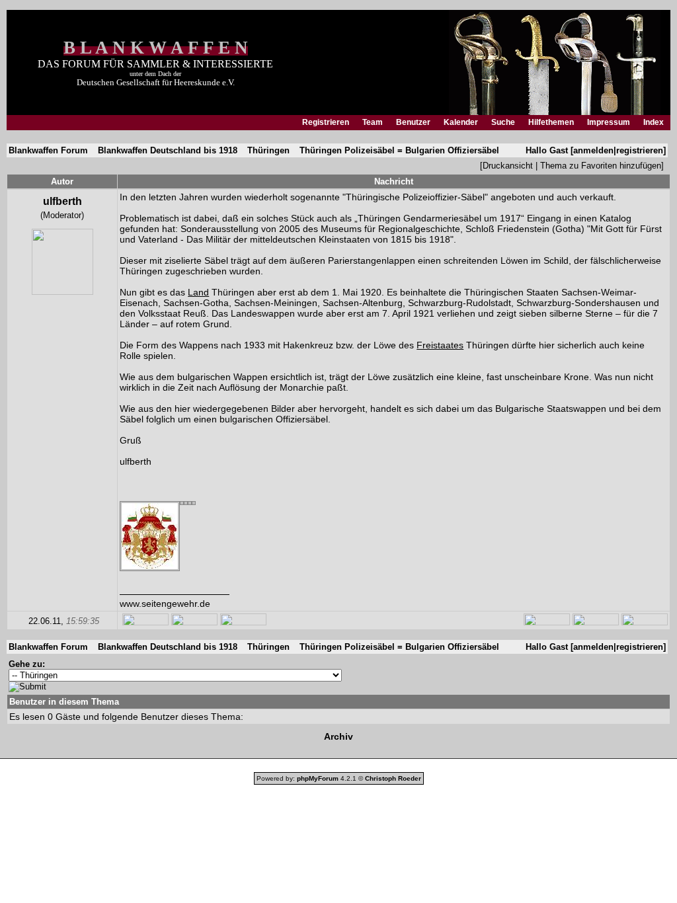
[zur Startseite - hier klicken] (554, 112)
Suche (503, 122)
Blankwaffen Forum (48, 150)
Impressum (608, 122)
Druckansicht (508, 166)
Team (372, 122)
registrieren (639, 150)
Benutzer (413, 122)
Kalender (461, 122)
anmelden (593, 150)
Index (653, 122)
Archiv (338, 736)
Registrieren (325, 122)
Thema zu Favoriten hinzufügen (600, 166)
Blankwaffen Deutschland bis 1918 (167, 150)
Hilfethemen (551, 122)
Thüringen (268, 150)
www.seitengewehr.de (165, 603)
